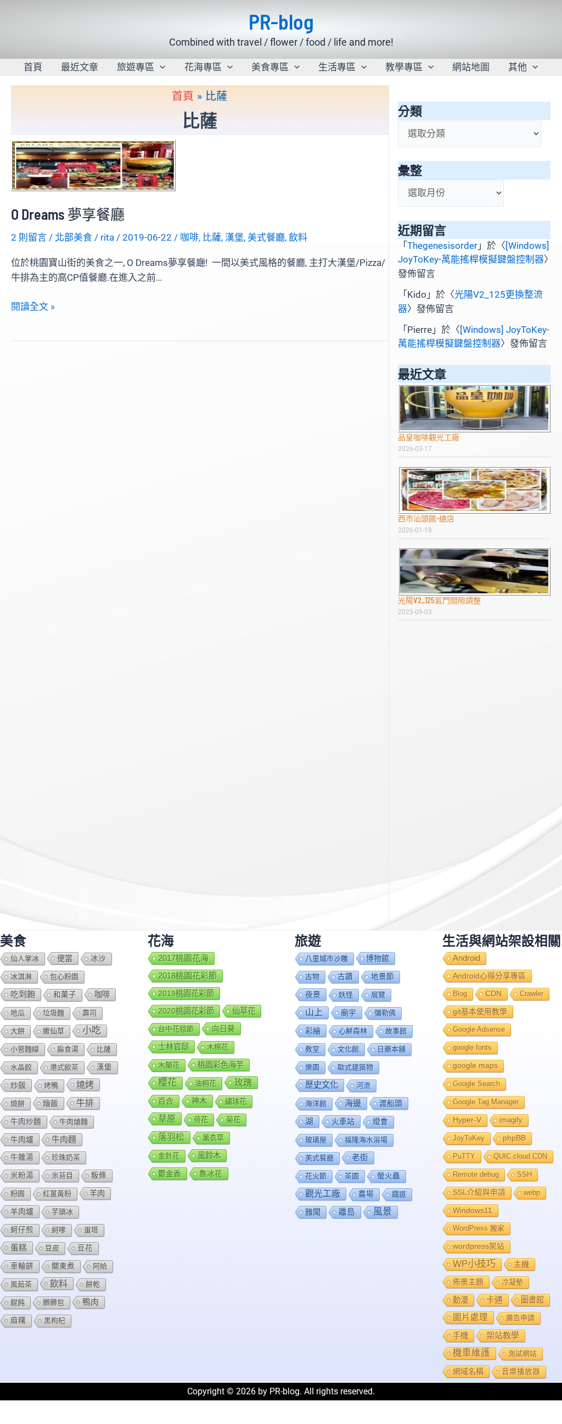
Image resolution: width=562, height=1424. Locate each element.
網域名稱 (468, 1371)
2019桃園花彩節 (186, 993)
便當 (64, 958)
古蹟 (345, 976)
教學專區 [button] (404, 67)
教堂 (312, 1049)
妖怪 (346, 995)
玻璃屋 (316, 1140)
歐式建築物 (355, 1067)
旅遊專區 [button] (135, 67)
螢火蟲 (388, 1176)
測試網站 (522, 1353)
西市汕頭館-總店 (426, 518)
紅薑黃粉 (57, 1193)
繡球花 (235, 1101)
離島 (347, 1212)
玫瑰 (243, 1082)
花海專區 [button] (203, 67)
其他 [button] (517, 67)
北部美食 (73, 237)
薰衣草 (213, 1137)
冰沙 (98, 958)
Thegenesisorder (442, 245)
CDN (493, 993)
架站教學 (502, 1335)
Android (466, 958)
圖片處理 (470, 1317)
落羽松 (171, 1137)
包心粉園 (64, 976)
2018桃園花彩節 (187, 975)
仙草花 (243, 1010)
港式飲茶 (64, 1067)
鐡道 (399, 1194)
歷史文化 (321, 1084)
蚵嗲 (59, 1230)
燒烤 (85, 1084)
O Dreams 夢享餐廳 (68, 213)
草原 (167, 1118)
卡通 (494, 1299)
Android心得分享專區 (489, 975)
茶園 (352, 1176)
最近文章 (79, 67)
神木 (199, 1101)
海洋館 (316, 1103)
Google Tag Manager (486, 1102)
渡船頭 (390, 1103)
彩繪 (313, 1030)
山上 (314, 1012)
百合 (165, 1101)
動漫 (460, 1299)
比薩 (212, 237)
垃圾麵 (53, 1013)
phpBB (514, 1138)
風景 (382, 1211)
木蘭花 (168, 1065)
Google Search (476, 1084)
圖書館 (532, 1299)
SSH (524, 1174)
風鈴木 (209, 1155)
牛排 (85, 1103)
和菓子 (64, 995)
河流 (363, 1085)
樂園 (312, 1067)
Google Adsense (479, 1029)
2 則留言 (29, 237)
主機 (521, 1264)
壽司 (89, 1013)
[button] (159, 67)
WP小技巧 (474, 1264)
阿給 (100, 1266)
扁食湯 (67, 1049)
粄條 (98, 1175)
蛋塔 (91, 1230)
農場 (366, 1194)
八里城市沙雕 (326, 958)
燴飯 (50, 1103)
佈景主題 (468, 1281)
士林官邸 (173, 1046)
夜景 (313, 994)
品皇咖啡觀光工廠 (428, 437)
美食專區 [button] (270, 67)
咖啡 (189, 237)
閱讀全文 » (33, 307)
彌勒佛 (385, 1013)
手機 (460, 1335)
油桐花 (205, 1083)
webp (532, 1192)
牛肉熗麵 (73, 1121)
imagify (510, 1120)
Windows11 (472, 1210)
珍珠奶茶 (66, 1157)
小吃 (91, 1030)
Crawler (531, 993)
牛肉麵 (64, 1139)
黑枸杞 (54, 1320)
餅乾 (93, 1284)
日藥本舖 (391, 1049)
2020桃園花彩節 (186, 1010)
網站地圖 (471, 67)
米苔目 (62, 1175)
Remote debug (476, 1174)
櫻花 (167, 1082)
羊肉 (97, 1193)
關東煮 (63, 1266)
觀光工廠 (322, 1193)
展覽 (378, 995)
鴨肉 (90, 1302)
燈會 (380, 1121)
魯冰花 (210, 1173)
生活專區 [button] (337, 67)
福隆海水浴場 (366, 1140)
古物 (312, 976)
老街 (360, 1157)
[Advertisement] (474, 703)
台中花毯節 (176, 1029)
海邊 (353, 1103)
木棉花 (217, 1047)
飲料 (298, 237)
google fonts (472, 1047)
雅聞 (313, 1212)
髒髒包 (53, 1302)
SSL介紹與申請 (479, 1192)
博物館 (377, 958)
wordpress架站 (478, 1246)
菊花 (233, 1119)
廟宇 (348, 1012)
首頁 (33, 67)
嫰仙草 (53, 1031)
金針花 (168, 1156)
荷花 (201, 1119)
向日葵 (223, 1028)
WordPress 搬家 (478, 1228)
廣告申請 (520, 1318)
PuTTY (464, 1156)
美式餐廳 (266, 237)
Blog (460, 993)
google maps (475, 1065)
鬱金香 (169, 1173)
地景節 (382, 976)
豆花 (85, 1248)
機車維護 (471, 1353)
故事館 (396, 1031)
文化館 (348, 1049)
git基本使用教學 (480, 1011)
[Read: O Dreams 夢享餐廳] (93, 164)
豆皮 (52, 1248)
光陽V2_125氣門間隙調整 (439, 600)
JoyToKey (469, 1138)
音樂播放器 (521, 1371)
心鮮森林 (353, 1031)
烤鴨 (51, 1085)
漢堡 (234, 237)
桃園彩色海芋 (221, 1064)
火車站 (343, 1121)
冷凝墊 (512, 1282)
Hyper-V (467, 1120)
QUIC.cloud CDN (520, 1156)
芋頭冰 (62, 1212)
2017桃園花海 (183, 958)
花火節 (316, 1176)
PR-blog (281, 21)
